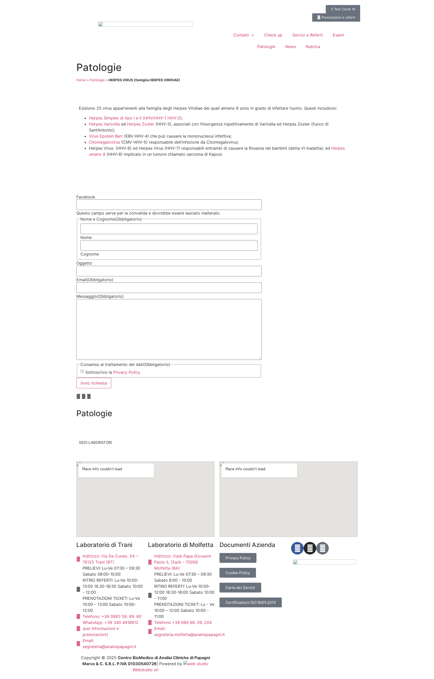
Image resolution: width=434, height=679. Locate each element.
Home (81, 80)
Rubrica (313, 46)
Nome (86, 237)
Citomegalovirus (104, 142)
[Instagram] (310, 548)
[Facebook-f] (297, 548)
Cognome (89, 254)
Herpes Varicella (104, 123)
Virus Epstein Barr (106, 136)
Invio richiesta (94, 383)
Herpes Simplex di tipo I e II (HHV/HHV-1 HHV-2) (135, 117)
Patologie (266, 46)
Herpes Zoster (140, 123)
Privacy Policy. (127, 372)
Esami (338, 34)
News (290, 46)
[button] (78, 396)
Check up (273, 34)
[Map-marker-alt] (322, 548)
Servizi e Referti (307, 34)
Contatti (241, 34)
